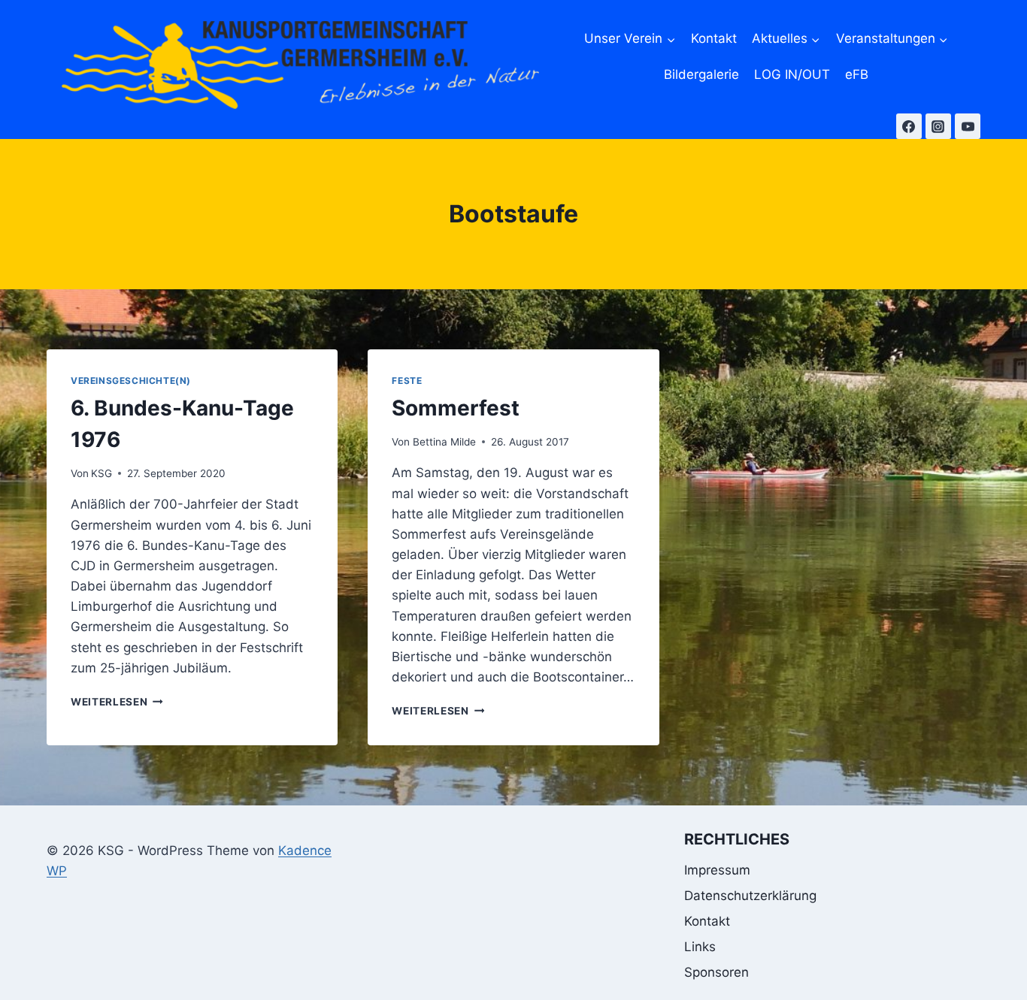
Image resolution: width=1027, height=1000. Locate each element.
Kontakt (714, 38)
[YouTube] (967, 126)
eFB (856, 74)
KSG (101, 473)
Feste (407, 380)
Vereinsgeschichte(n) (131, 380)
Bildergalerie (701, 74)
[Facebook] (909, 126)
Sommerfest (456, 408)
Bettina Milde (444, 442)
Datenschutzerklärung (750, 895)
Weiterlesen (117, 702)
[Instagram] (938, 126)
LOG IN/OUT (792, 74)
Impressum (717, 870)
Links (700, 946)
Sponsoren (716, 972)
